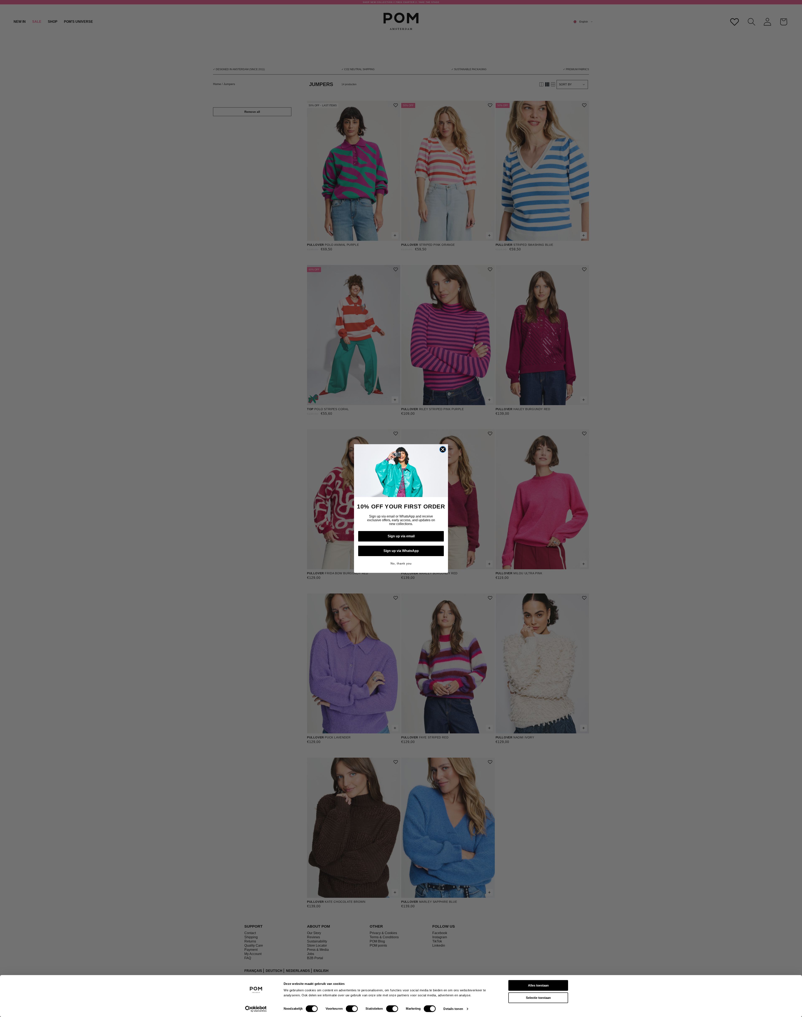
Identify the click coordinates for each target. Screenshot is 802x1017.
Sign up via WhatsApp (401, 551)
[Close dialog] (443, 449)
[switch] (352, 1008)
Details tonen (453, 1009)
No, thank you (401, 563)
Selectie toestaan (538, 997)
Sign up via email (401, 536)
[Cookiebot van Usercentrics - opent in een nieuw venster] (256, 1009)
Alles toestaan (538, 985)
